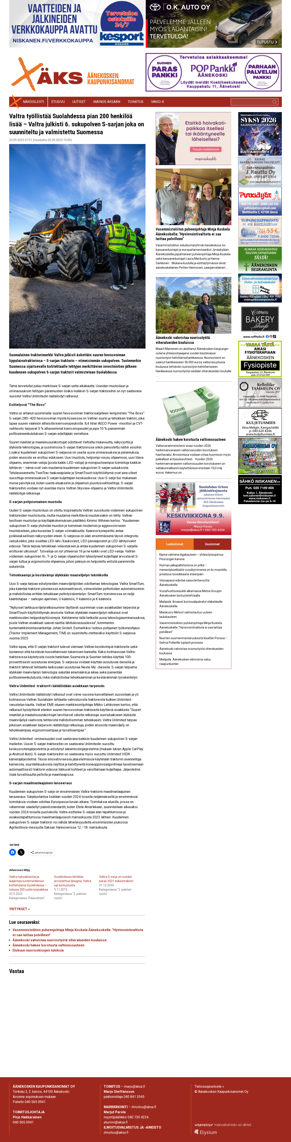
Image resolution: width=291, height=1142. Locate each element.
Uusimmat (212, 544)
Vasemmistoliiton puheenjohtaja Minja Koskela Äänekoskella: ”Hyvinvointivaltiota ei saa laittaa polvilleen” (190, 627)
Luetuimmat (174, 544)
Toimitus (135, 102)
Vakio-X (157, 102)
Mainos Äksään (106, 102)
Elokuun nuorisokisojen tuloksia (38, 950)
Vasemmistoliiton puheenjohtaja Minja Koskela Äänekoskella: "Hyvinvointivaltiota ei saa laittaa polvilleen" (193, 234)
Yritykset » (19, 909)
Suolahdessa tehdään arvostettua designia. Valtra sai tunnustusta (72, 881)
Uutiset (79, 102)
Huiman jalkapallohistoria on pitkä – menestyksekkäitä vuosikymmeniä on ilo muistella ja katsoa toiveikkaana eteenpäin (193, 570)
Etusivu (58, 102)
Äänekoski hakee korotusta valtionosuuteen (48, 945)
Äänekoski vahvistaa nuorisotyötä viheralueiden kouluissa (60, 940)
